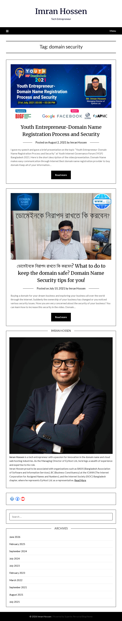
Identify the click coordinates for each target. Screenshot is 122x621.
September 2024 (18, 551)
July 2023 (14, 565)
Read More (80, 480)
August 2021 (16, 594)
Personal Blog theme (83, 616)
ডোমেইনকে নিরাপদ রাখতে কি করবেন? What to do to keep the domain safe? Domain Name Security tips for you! (61, 273)
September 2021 (18, 587)
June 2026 (14, 536)
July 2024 (14, 558)
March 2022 (15, 580)
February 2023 (17, 572)
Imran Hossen (61, 11)
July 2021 (14, 601)
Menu (113, 30)
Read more (61, 174)
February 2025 (17, 544)
